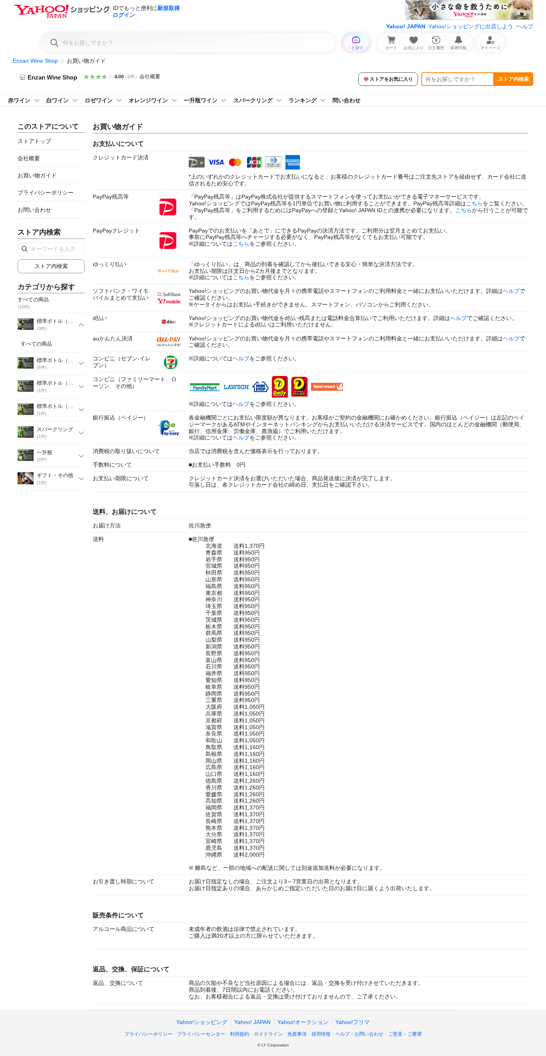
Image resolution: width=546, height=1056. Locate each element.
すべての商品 (36, 344)
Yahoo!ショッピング (201, 1022)
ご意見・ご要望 (405, 1034)
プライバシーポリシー (46, 192)
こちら (474, 203)
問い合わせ (347, 100)
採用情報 (321, 1034)
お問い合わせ (34, 210)
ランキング (303, 100)
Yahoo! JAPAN (405, 26)
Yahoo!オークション (303, 1022)
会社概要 (149, 77)
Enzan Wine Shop (35, 61)
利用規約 (239, 1034)
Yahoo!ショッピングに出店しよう (470, 26)
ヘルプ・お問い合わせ (359, 1034)
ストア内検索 (513, 79)
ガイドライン (268, 1034)
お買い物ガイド (37, 175)
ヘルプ (524, 26)
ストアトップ (34, 141)
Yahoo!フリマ (352, 1022)
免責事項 (297, 1034)
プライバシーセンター (201, 1034)
